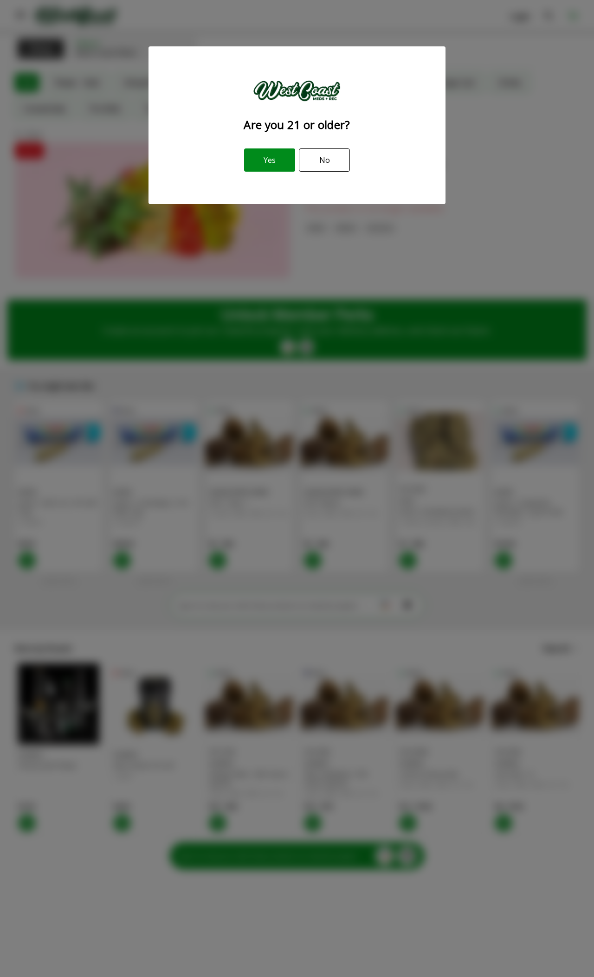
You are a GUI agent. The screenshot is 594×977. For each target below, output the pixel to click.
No (324, 160)
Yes (270, 160)
